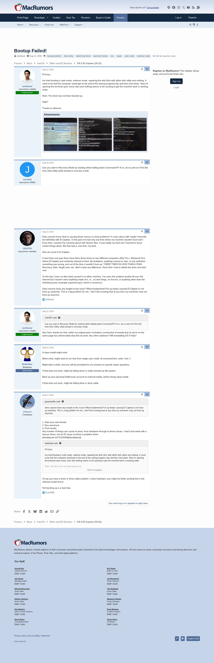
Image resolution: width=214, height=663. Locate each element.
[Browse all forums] (190, 24)
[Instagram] (178, 7)
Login (176, 87)
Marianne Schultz (114, 599)
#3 (147, 231)
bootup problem (54, 56)
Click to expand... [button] (95, 470)
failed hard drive (83, 56)
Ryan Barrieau (113, 609)
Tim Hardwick (112, 589)
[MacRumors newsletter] (198, 7)
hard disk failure (100, 56)
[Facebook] (173, 7)
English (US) (193, 638)
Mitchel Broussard (22, 589)
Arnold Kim (19, 568)
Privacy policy (20, 636)
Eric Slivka (111, 568)
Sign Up (176, 81)
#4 (147, 311)
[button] (38, 17)
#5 (147, 347)
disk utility (68, 56)
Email (17, 573)
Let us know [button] (153, 7)
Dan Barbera (20, 609)
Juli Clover (19, 579)
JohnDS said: (51, 318)
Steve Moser (20, 619)
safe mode (129, 56)
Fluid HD (22, 641)
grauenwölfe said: (53, 401)
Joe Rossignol (113, 579)
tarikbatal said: (51, 443)
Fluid (16, 641)
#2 (147, 162)
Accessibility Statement (39, 636)
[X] (183, 7)
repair (119, 56)
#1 (147, 69)
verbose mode (143, 56)
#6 (147, 394)
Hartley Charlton (21, 599)
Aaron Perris (112, 619)
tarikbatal (21, 56)
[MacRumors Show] (168, 7)
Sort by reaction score (165, 56)
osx (112, 56)
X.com (22, 573)
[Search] (194, 24)
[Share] (141, 69)
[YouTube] (188, 7)
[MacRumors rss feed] (193, 7)
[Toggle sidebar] (198, 24)
